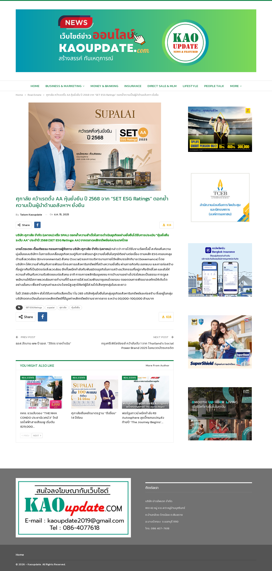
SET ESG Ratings (34, 307)
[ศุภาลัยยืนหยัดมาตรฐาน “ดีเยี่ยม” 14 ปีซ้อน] (94, 392)
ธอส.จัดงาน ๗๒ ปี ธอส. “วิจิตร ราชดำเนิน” (43, 343)
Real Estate (28, 377)
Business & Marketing (63, 85)
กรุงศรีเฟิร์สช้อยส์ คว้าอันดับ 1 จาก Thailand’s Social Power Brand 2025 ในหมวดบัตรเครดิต (137, 345)
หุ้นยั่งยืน (75, 307)
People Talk (214, 85)
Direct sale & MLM (162, 85)
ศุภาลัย (63, 307)
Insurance (132, 85)
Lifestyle (190, 85)
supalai (51, 307)
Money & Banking (104, 85)
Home (35, 85)
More (234, 85)
